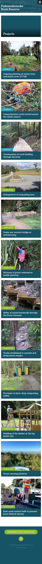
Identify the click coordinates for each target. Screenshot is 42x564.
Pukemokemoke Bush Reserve (12, 7)
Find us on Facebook (21, 538)
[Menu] (40, 2)
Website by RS (21, 547)
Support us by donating (21, 532)
